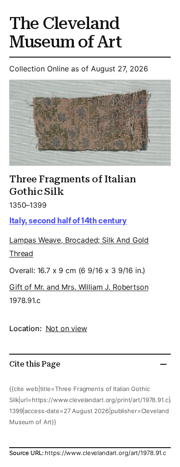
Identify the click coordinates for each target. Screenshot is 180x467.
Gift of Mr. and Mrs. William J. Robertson (78, 287)
